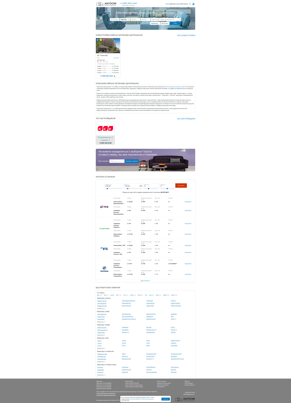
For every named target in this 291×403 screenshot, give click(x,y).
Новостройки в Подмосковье (133, 385)
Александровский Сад (128, 301)
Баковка (124, 332)
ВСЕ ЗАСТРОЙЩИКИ (186, 118)
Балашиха (125, 372)
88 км (148, 345)
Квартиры (99, 381)
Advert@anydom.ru (189, 394)
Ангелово (100, 367)
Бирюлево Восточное (177, 359)
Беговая (148, 327)
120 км (99, 343)
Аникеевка (125, 327)
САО (124, 295)
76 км (148, 343)
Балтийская (100, 319)
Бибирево (174, 356)
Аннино (173, 301)
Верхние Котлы (151, 314)
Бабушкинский (126, 359)
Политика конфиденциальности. (106, 395)
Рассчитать (181, 185)
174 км (99, 346)
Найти (175, 23)
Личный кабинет (190, 385)
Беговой (148, 359)
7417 (167, 4)
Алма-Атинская (126, 306)
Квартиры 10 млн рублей (103, 383)
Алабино (173, 343)
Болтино (149, 370)
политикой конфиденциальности (128, 169)
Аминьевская (150, 303)
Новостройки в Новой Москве (134, 387)
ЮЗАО (173, 295)
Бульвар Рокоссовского (129, 319)
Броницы (173, 372)
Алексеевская (126, 303)
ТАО (146, 295)
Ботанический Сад (127, 316)
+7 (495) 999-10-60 (128, 3)
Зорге (172, 319)
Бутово (173, 330)
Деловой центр (151, 319)
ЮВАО (165, 295)
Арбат (124, 354)
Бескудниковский (176, 354)
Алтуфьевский (101, 359)
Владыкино (149, 316)
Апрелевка (125, 330)
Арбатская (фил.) (176, 306)
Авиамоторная (101, 301)
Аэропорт (125, 356)
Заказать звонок (131, 161)
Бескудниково (150, 332)
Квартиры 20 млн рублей (103, 387)
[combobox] (114, 19)
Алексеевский (101, 356)
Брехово (173, 370)
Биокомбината (150, 367)
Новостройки (129, 381)
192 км (124, 343)
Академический (102, 354)
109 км (99, 341)
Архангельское (126, 370)
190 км (124, 340)
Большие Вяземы (151, 372)
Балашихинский (151, 354)
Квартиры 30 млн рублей (103, 388)
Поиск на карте (161, 381)
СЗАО (139, 295)
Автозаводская (101, 303)
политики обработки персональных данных (142, 399)
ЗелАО (112, 295)
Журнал (187, 381)
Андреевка (100, 370)
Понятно (165, 399)
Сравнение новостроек (164, 383)
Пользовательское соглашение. (105, 393)
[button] (97, 51)
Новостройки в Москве (132, 383)
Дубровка (174, 314)
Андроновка (150, 306)
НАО (117, 295)
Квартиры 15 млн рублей (103, 385)
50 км (148, 340)
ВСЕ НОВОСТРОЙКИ (186, 35)
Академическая (102, 306)
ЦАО (150, 295)
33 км (123, 345)
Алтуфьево (149, 301)
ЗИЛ (172, 316)
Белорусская (150, 330)
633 (178, 4)
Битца (173, 327)
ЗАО (105, 295)
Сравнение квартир (163, 385)
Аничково (100, 372)
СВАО (132, 295)
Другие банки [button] (145, 281)
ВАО (98, 295)
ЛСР (98, 57)
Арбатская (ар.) (175, 303)
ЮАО (157, 295)
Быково (173, 332)
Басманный (149, 356)
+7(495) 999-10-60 (190, 392)
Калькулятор (161, 387)
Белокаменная (126, 314)
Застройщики (189, 383)
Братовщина (175, 367)
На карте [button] (165, 23)
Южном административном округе (175, 87)
